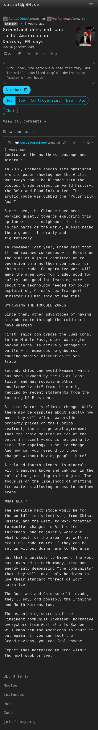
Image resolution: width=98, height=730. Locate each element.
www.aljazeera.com (18, 47)
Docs (8, 703)
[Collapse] (9, 142)
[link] (19, 53)
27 (10, 54)
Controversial (45, 100)
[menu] (91, 4)
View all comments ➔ (24, 121)
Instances (14, 694)
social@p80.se (21, 4)
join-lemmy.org (20, 722)
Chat (10, 111)
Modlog (10, 685)
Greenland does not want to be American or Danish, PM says (34, 35)
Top (21, 100)
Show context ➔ (19, 132)
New (69, 100)
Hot (9, 100)
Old (82, 100)
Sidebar (14, 90)
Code (8, 712)
